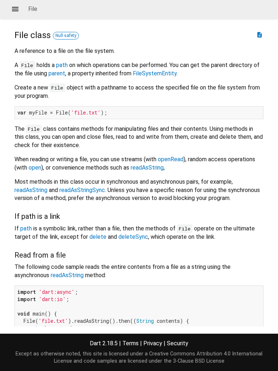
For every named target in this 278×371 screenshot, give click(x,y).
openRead (171, 159)
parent (57, 73)
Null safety (65, 35)
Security (177, 343)
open (35, 167)
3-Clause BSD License (198, 361)
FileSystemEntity (155, 73)
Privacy (152, 343)
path (62, 65)
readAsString (147, 167)
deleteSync (133, 236)
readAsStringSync (82, 190)
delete (97, 236)
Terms (130, 343)
